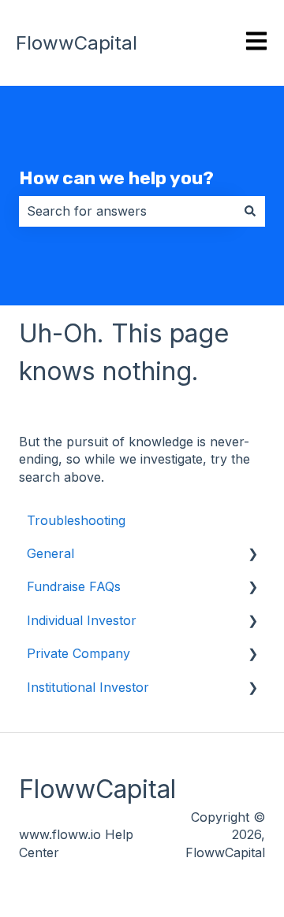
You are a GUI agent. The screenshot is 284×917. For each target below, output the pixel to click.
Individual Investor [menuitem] (81, 620)
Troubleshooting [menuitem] (76, 520)
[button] (252, 554)
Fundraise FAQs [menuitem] (74, 586)
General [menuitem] (50, 553)
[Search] (250, 211)
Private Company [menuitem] (78, 653)
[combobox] (127, 211)
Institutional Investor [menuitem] (88, 687)
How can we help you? (116, 178)
